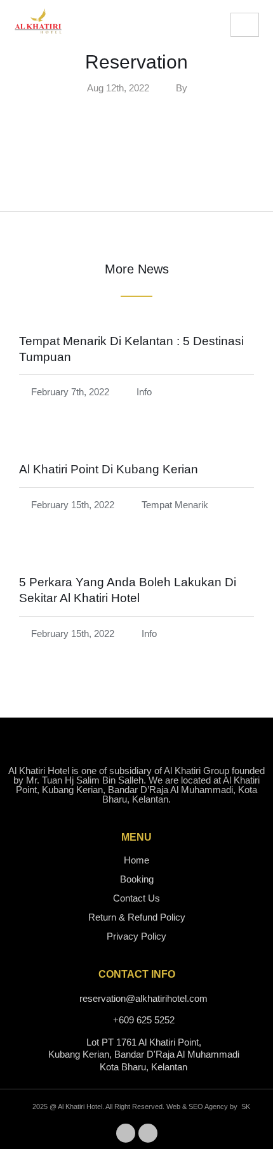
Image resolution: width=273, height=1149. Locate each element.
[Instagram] (147, 1133)
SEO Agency (208, 1106)
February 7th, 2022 (70, 391)
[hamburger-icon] (244, 25)
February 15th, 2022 (72, 504)
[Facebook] (125, 1133)
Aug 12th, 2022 (118, 87)
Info (144, 391)
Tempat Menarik (175, 504)
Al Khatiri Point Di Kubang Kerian (108, 469)
